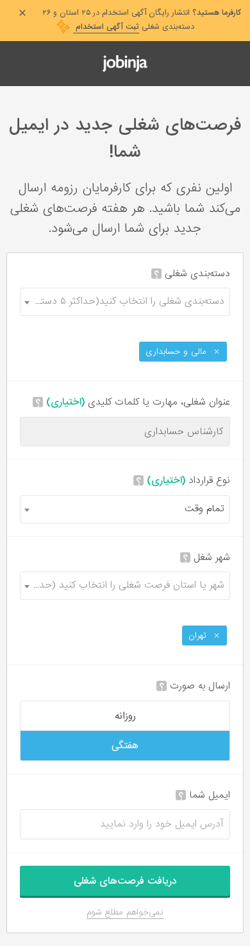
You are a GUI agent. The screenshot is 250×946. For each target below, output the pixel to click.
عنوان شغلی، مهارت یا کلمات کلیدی (132, 402)
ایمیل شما (204, 795)
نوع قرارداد (183, 481)
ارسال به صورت (194, 686)
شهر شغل (206, 558)
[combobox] (125, 302)
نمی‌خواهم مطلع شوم (125, 912)
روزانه (125, 716)
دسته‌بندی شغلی (192, 274)
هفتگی (125, 745)
